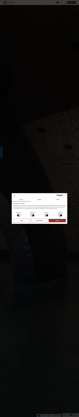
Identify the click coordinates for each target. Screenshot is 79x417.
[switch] (32, 215)
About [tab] (58, 199)
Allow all (57, 220)
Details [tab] (39, 199)
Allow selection (39, 220)
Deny (22, 220)
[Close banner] (65, 195)
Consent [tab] (21, 199)
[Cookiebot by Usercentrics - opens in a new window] (57, 195)
